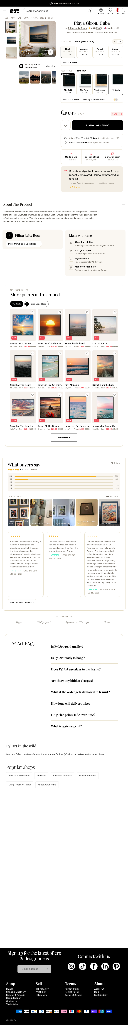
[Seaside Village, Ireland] (24, 77)
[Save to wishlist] (66, 125)
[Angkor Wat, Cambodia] (35, 77)
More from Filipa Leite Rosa (23, 244)
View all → (51, 66)
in (114, 42)
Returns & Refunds (15, 995)
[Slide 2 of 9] (11, 40)
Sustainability (101, 995)
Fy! (15, 1020)
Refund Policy (72, 992)
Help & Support (13, 998)
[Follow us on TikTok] (82, 966)
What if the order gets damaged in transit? (80, 692)
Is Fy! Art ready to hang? (68, 658)
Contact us (11, 1001)
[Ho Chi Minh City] (46, 77)
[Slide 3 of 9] (11, 53)
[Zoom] (50, 52)
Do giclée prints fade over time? (73, 715)
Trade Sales (12, 1004)
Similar (18, 304)
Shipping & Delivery (16, 992)
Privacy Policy (72, 989)
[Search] (89, 11)
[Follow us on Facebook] (94, 966)
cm (119, 42)
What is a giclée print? (66, 726)
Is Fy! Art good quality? (67, 646)
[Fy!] (14, 11)
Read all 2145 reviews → (22, 602)
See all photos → (113, 496)
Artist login (41, 992)
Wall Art (10, 18)
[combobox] (58, 11)
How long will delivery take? (70, 703)
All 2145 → (115, 463)
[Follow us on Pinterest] (116, 966)
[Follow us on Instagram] (71, 966)
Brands (9, 989)
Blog (96, 992)
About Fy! (99, 989)
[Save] (32, 312)
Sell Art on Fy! (42, 989)
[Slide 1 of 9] (11, 27)
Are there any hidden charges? (72, 680)
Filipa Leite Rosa (77, 28)
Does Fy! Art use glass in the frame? (76, 669)
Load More (64, 437)
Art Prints (24, 18)
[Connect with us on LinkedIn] (105, 966)
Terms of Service (73, 995)
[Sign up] (47, 969)
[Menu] (4, 11)
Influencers (41, 995)
